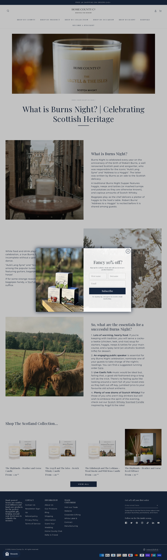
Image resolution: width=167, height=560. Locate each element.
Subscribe (107, 291)
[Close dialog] (128, 251)
